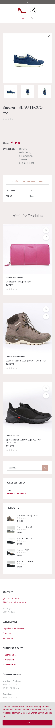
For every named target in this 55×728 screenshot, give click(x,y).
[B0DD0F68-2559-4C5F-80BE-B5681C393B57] (44, 91)
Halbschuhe (24, 152)
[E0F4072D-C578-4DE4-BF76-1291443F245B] (10, 91)
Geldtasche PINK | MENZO (18, 281)
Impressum (8, 638)
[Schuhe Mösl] (27, 10)
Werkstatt (9, 660)
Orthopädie (10, 655)
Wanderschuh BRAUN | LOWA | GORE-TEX (26, 360)
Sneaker (23, 159)
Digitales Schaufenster (13, 628)
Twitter (15, 142)
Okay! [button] (27, 723)
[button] (6, 716)
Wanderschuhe (19, 356)
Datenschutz (11, 665)
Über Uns (7, 633)
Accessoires (11, 277)
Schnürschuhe (25, 156)
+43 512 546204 (13, 599)
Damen (22, 149)
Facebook (12, 142)
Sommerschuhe (26, 163)
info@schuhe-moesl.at (16, 493)
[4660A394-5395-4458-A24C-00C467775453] (27, 91)
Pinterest (19, 142)
